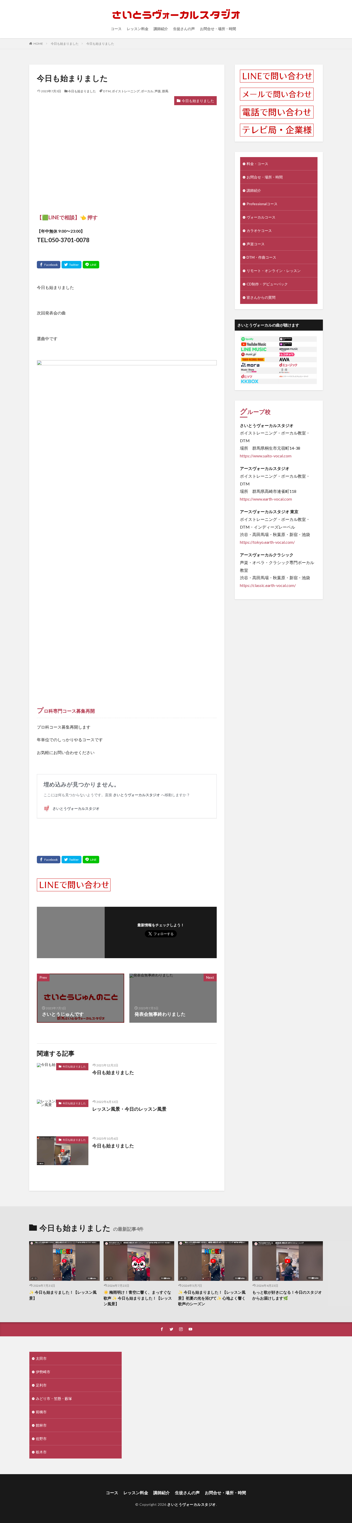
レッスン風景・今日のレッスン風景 (129, 1109)
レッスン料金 (137, 28)
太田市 (41, 1358)
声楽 (158, 91)
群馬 (165, 91)
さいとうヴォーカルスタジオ (191, 1504)
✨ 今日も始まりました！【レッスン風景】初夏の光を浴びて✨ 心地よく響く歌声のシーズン (212, 1298)
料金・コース (257, 163)
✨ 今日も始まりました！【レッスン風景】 (63, 1295)
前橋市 (41, 1412)
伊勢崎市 (43, 1372)
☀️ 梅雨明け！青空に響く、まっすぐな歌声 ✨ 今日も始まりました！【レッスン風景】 (138, 1298)
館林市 (41, 1425)
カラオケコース (259, 230)
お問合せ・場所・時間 (218, 28)
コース (116, 28)
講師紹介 (161, 28)
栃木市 (41, 1452)
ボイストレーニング (126, 91)
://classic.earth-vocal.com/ (272, 585)
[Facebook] (48, 264)
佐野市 (41, 1438)
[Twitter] (71, 264)
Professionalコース (262, 204)
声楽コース (256, 244)
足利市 (41, 1385)
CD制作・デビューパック (267, 284)
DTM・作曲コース (261, 257)
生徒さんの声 (184, 28)
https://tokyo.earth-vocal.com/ (267, 542)
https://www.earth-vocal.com (266, 498)
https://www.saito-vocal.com (265, 455)
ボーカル (147, 91)
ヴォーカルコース (261, 217)
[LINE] (91, 264)
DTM (107, 91)
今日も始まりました (65, 44)
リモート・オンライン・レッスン (274, 270)
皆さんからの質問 (261, 297)
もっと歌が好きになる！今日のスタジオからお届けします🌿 (287, 1295)
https (244, 585)
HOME (38, 44)
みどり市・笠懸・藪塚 (54, 1398)
